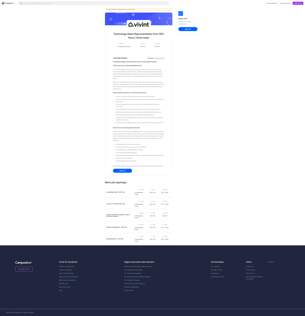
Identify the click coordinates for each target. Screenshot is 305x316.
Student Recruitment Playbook (134, 283)
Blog (60, 290)
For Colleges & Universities (133, 270)
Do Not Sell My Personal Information (254, 278)
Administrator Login (217, 277)
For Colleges (215, 266)
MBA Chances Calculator (67, 280)
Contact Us (250, 266)
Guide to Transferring (66, 273)
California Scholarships (66, 266)
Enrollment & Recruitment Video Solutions (138, 266)
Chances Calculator (65, 270)
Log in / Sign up (298, 3)
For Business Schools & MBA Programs (137, 277)
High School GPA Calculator (68, 277)
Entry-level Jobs (64, 287)
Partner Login (128, 290)
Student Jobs (63, 283)
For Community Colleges (132, 273)
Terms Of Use (250, 273)
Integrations (215, 273)
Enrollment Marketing (131, 287)
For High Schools (216, 270)
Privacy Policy (250, 270)
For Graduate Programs (132, 280)
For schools (285, 3)
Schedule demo (24, 269)
